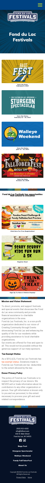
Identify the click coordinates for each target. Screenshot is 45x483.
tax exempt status (10, 362)
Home (30, 477)
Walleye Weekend (22, 456)
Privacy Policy (21, 477)
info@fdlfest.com (22, 431)
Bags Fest (22, 446)
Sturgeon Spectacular (22, 451)
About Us (22, 465)
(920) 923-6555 (22, 429)
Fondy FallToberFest (22, 460)
